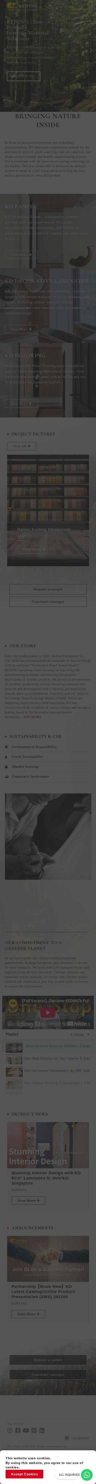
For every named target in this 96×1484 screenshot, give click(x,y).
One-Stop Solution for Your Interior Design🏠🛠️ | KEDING (53, 1058)
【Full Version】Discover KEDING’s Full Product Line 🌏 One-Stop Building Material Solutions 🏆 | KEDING (52, 1046)
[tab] (48, 1046)
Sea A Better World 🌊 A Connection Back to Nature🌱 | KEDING (53, 1083)
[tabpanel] (48, 1012)
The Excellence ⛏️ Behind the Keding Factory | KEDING (53, 1095)
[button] (85, 6)
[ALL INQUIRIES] (86, 1474)
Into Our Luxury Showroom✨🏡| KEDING (53, 1070)
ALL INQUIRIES (69, 1474)
